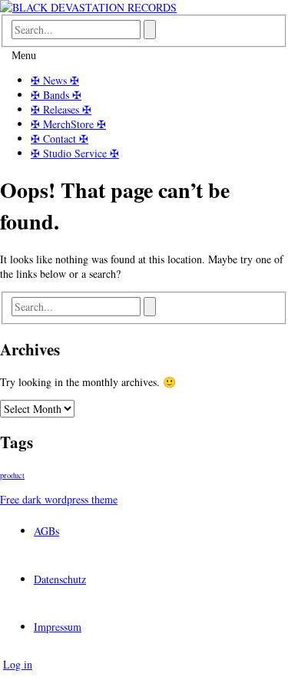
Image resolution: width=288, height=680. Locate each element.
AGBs (46, 530)
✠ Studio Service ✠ (75, 153)
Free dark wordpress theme (59, 499)
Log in (17, 664)
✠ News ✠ (55, 80)
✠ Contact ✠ (59, 138)
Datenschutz (60, 579)
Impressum (57, 626)
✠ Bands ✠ (56, 94)
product (12, 475)
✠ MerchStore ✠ (68, 124)
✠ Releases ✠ (61, 109)
